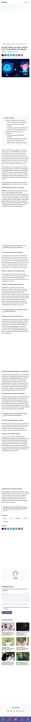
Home (3, 720)
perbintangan (5, 521)
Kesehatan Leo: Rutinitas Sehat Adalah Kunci (17, 127)
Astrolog (4, 518)
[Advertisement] (15, 23)
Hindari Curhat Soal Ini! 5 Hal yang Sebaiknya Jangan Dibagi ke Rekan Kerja (8, 634)
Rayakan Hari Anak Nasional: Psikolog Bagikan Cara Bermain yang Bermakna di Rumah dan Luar (15, 508)
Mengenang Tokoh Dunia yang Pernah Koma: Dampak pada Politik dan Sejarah (8, 663)
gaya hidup (18, 518)
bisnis (11, 518)
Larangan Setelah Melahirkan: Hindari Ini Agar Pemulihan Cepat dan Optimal (8, 648)
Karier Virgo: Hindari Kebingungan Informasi (17, 138)
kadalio (15, 578)
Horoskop (25, 518)
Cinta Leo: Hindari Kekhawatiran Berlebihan (17, 122)
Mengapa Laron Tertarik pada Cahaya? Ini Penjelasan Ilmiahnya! (21, 634)
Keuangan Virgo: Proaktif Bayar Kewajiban (16, 142)
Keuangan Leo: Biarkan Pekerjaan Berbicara (17, 129)
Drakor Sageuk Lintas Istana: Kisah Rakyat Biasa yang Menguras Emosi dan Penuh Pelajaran (22, 663)
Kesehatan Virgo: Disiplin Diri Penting (15, 140)
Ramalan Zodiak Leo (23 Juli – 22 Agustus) (15, 120)
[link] (3, 55)
